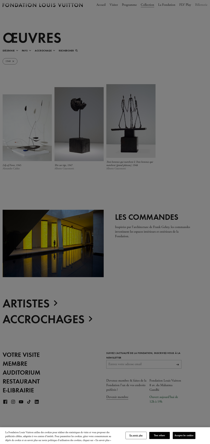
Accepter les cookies (184, 435)
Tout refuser (159, 435)
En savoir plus (136, 435)
